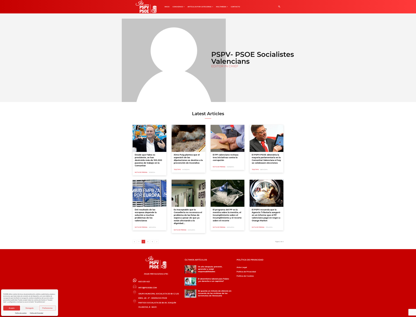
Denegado (30, 308)
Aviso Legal (242, 267)
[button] (279, 7)
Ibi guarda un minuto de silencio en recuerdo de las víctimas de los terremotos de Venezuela (214, 293)
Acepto (12, 308)
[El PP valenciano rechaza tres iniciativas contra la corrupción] (227, 138)
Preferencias (47, 308)
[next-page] (157, 241)
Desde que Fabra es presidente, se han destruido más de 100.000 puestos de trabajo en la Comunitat (148, 160)
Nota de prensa (141, 172)
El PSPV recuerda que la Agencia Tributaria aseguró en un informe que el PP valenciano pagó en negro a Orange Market (266, 215)
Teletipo (177, 169)
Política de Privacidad (36, 313)
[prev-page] (134, 241)
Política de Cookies (245, 276)
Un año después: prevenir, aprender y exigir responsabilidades (210, 269)
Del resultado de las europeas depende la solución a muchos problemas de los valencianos (146, 215)
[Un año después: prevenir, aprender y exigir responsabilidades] (190, 269)
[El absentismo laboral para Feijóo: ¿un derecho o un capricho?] (190, 281)
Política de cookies (21, 313)
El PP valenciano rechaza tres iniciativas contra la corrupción (225, 157)
